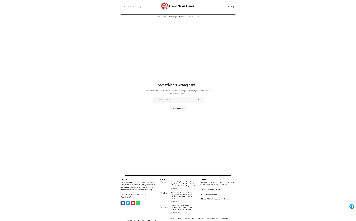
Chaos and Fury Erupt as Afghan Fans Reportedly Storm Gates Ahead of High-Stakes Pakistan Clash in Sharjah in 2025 (183, 184)
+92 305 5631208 (211, 194)
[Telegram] (231, 7)
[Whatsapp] (138, 203)
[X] (228, 7)
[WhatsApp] (234, 7)
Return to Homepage (178, 108)
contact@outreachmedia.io (214, 189)
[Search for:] (176, 100)
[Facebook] (226, 7)
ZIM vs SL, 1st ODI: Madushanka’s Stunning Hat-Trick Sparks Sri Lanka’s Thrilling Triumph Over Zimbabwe (182, 207)
